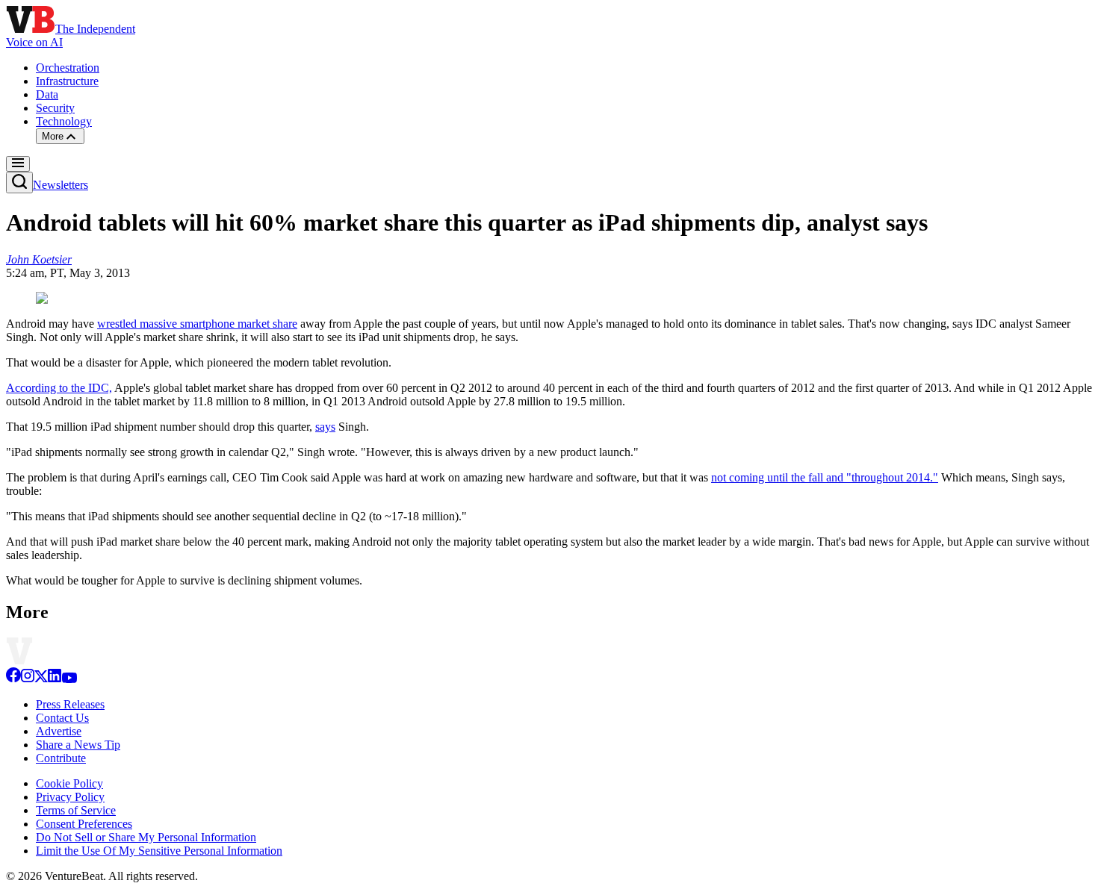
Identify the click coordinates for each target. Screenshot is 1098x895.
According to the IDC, (59, 387)
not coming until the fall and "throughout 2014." (824, 477)
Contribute (61, 758)
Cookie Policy (69, 783)
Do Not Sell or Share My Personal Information (146, 837)
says (325, 426)
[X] (41, 679)
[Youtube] (69, 679)
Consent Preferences (84, 823)
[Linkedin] (54, 679)
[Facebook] (13, 679)
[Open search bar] (19, 182)
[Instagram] (27, 679)
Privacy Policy (70, 796)
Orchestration (67, 67)
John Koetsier (39, 259)
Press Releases (70, 704)
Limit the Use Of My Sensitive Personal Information (159, 850)
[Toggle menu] (18, 164)
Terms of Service (76, 810)
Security (55, 108)
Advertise (58, 731)
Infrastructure (67, 81)
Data (47, 94)
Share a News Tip (78, 744)
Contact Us (62, 717)
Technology (64, 121)
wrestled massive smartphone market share (197, 323)
